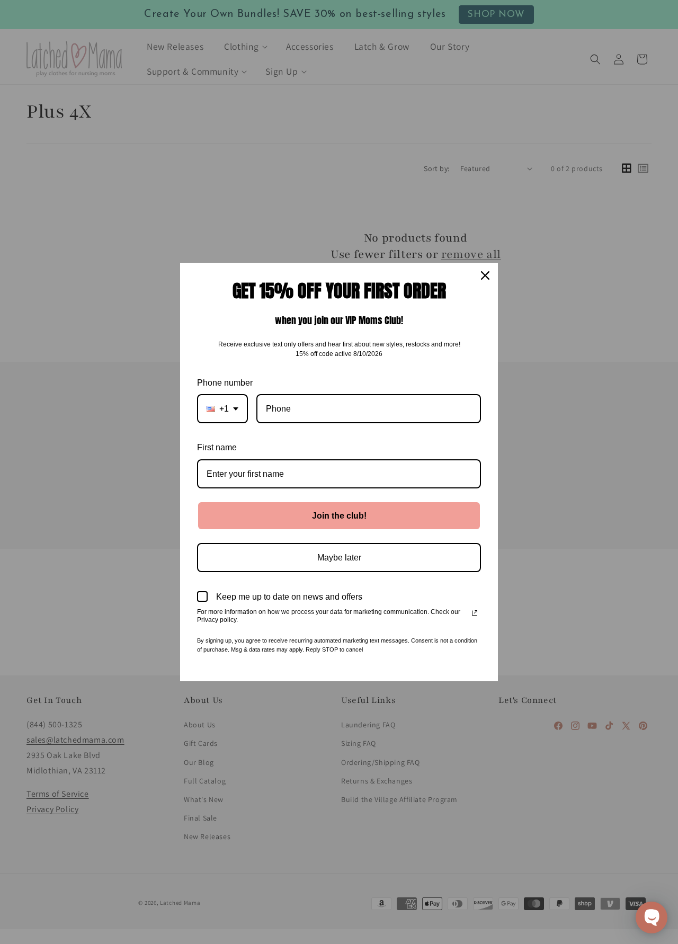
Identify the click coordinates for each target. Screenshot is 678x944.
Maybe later (339, 557)
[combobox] (222, 408)
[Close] (485, 275)
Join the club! (339, 515)
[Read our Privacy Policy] (474, 613)
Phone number (225, 382)
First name (217, 447)
